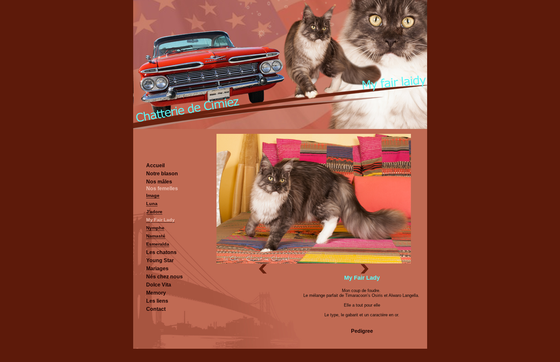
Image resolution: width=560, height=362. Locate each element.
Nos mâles (159, 181)
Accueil (155, 165)
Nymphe (155, 227)
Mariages (157, 268)
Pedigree (362, 331)
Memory (156, 293)
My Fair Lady (160, 219)
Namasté (155, 236)
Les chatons (161, 252)
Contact (156, 309)
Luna (152, 203)
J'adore (154, 211)
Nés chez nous (164, 276)
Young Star (160, 260)
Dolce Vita (158, 284)
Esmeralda (157, 244)
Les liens (157, 301)
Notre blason (162, 173)
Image (152, 195)
